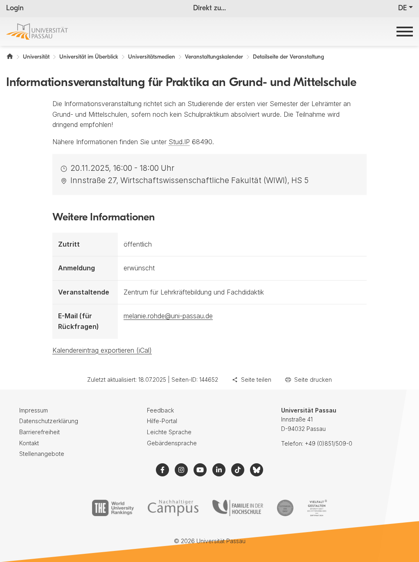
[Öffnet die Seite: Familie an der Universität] (237, 508)
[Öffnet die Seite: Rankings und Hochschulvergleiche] (112, 508)
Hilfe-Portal (162, 420)
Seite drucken (313, 379)
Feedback (160, 410)
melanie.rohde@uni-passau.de (168, 316)
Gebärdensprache (172, 443)
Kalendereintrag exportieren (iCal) (102, 350)
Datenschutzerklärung (48, 420)
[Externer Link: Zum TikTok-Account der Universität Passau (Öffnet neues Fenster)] (237, 469)
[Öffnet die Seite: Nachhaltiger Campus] (173, 508)
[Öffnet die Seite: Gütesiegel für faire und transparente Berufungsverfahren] (285, 508)
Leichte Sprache (169, 431)
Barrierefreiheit (39, 431)
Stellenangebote (41, 453)
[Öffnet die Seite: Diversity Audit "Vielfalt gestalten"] (317, 508)
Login (15, 8)
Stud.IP (179, 142)
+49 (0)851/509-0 (328, 443)
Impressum (33, 410)
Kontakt (29, 443)
